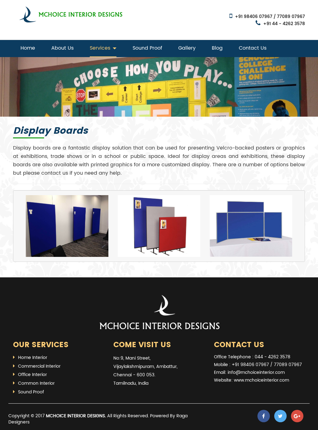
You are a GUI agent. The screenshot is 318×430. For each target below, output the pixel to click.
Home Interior (32, 357)
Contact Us (252, 48)
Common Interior (36, 383)
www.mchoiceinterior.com (261, 380)
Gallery (187, 48)
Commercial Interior (39, 366)
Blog (217, 48)
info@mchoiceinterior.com (256, 372)
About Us (62, 48)
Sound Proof (147, 48)
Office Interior (32, 374)
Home (27, 48)
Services (100, 48)
